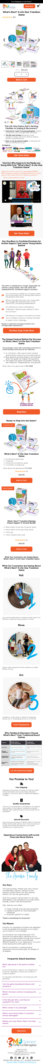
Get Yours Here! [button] (21, 233)
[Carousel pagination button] (5, 64)
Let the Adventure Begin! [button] (21, 771)
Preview (4, 40)
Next (38, 40)
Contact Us (31, 1062)
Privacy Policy (12, 1062)
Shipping (22, 1062)
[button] (21, 965)
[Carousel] (21, 40)
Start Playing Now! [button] (21, 725)
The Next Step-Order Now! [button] (21, 330)
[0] (38, 6)
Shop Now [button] (29, 6)
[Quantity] (16, 74)
